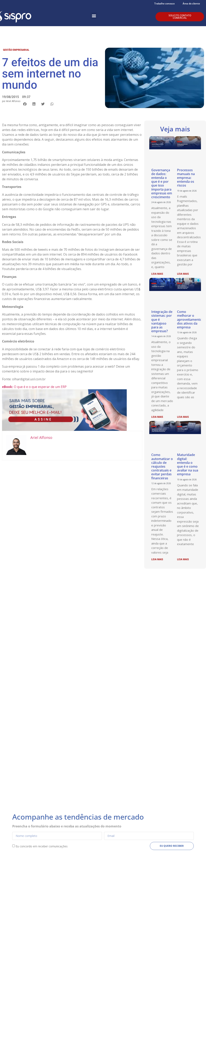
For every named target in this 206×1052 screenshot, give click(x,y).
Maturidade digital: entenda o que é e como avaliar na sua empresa (187, 464)
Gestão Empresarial (16, 49)
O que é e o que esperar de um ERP (34, 387)
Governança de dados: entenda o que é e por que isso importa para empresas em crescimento (161, 183)
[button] (94, 15)
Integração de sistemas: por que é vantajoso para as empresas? (161, 321)
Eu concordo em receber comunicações (42, 846)
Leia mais (157, 273)
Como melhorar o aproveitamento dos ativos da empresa (189, 319)
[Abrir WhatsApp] (196, 1042)
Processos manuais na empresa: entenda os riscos (186, 178)
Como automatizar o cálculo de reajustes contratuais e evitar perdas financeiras (162, 466)
